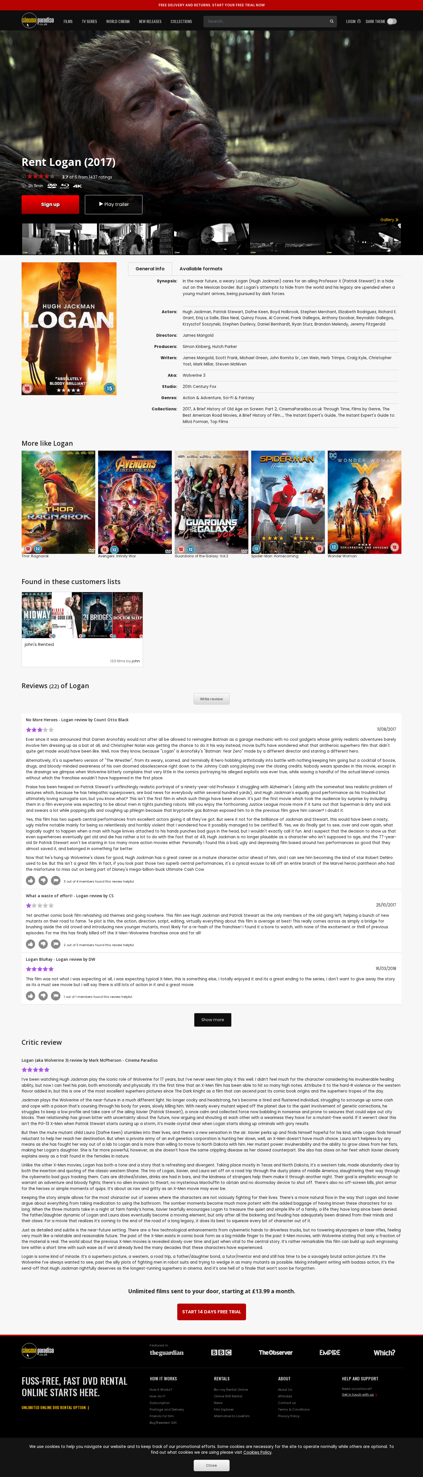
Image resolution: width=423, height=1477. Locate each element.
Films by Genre (366, 409)
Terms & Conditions (294, 1409)
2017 (187, 409)
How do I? (157, 1396)
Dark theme (375, 21)
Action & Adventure (202, 398)
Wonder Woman (342, 556)
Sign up (50, 204)
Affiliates (285, 1396)
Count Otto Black (111, 719)
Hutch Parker (224, 346)
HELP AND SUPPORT (360, 1378)
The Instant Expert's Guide (310, 415)
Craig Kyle (357, 358)
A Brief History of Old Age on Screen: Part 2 (235, 409)
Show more (212, 1020)
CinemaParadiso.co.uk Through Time (314, 409)
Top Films (219, 421)
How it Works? (161, 1389)
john (136, 661)
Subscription (160, 1403)
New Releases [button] (150, 21)
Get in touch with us (358, 1394)
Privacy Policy (289, 1416)
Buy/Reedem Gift (163, 1422)
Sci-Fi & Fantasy (238, 398)
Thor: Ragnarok (35, 556)
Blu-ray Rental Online (231, 1389)
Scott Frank (227, 358)
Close (211, 1465)
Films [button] (68, 21)
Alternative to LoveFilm (232, 1416)
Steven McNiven (231, 364)
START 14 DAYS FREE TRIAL (211, 1311)
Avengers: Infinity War (117, 556)
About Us (285, 1389)
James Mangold (198, 358)
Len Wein (310, 358)
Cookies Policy (257, 1452)
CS (111, 895)
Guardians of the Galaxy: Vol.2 (201, 556)
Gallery (387, 220)
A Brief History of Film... (261, 415)
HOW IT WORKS (163, 1378)
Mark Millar (203, 364)
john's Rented (39, 644)
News (218, 1403)
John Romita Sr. (285, 358)
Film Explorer (224, 1409)
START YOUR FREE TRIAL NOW (212, 5)
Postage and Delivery (167, 1409)
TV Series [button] (89, 21)
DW (92, 959)
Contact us (287, 1403)
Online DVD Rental (228, 1396)
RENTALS (222, 1378)
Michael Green (254, 358)
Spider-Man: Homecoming (274, 556)
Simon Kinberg (196, 346)
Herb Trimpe (333, 358)
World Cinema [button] (118, 21)
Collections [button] (181, 21)
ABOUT (284, 1378)
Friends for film (162, 1416)
